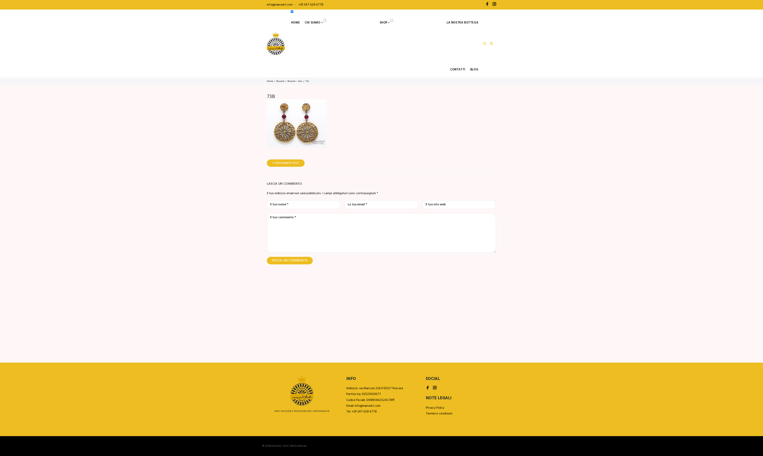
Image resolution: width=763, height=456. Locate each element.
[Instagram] (494, 4)
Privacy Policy (435, 407)
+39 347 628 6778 (310, 4)
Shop (383, 22)
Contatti (457, 69)
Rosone (280, 81)
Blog (474, 69)
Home (295, 22)
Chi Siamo (312, 22)
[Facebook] (487, 4)
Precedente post (287, 163)
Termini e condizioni (439, 413)
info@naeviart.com (280, 4)
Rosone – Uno (295, 81)
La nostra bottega (462, 22)
